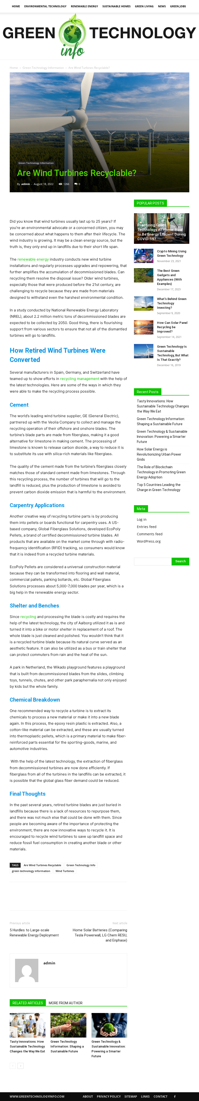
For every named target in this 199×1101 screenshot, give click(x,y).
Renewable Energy (84, 6)
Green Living (144, 6)
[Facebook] (14, 204)
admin (25, 184)
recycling (28, 616)
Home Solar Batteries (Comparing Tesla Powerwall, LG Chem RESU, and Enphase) (100, 935)
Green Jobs (178, 6)
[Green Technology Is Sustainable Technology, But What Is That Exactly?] (143, 351)
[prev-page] (13, 1066)
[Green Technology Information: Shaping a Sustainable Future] (68, 1025)
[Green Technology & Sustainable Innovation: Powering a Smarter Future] (109, 1025)
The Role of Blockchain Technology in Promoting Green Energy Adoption (161, 472)
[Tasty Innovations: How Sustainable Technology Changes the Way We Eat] (27, 1025)
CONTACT (160, 1096)
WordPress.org (149, 541)
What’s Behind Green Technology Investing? (171, 303)
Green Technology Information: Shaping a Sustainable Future (67, 1046)
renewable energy (33, 259)
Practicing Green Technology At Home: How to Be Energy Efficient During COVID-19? (161, 232)
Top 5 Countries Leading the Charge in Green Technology (159, 487)
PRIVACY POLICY (109, 1096)
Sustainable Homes (116, 6)
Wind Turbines (65, 871)
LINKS (145, 1096)
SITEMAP (130, 1096)
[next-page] (20, 1066)
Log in (142, 519)
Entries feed (147, 526)
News (162, 6)
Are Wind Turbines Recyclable (42, 865)
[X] (26, 204)
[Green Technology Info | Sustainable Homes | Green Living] (99, 36)
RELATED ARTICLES (28, 1003)
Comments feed (150, 534)
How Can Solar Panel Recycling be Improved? (172, 327)
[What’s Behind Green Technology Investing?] (143, 303)
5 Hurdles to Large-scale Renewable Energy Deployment (34, 932)
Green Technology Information (43, 68)
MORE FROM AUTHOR (66, 1003)
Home (16, 6)
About (88, 1096)
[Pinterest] (37, 204)
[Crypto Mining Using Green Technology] (143, 256)
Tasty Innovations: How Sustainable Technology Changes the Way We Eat (27, 1046)
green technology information (31, 871)
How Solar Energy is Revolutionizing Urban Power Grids (159, 454)
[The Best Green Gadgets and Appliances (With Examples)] (143, 275)
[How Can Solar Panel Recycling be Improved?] (143, 327)
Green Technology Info (80, 865)
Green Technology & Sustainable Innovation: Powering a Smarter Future (162, 437)
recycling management (79, 378)
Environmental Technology (45, 6)
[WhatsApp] (48, 204)
